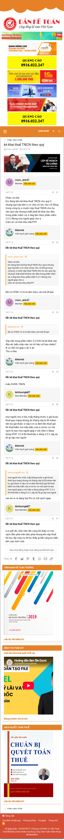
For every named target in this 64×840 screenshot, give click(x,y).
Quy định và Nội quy (11, 820)
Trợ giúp (42, 820)
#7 (57, 518)
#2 (57, 242)
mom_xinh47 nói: (16, 257)
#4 (57, 372)
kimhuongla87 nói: (16, 472)
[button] (5, 132)
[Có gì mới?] (53, 131)
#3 (57, 312)
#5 (57, 404)
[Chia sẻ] (53, 192)
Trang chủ (53, 820)
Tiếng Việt (9, 816)
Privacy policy (29, 820)
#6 (57, 458)
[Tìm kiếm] (59, 131)
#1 (57, 192)
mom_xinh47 (12, 149)
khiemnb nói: (14, 327)
